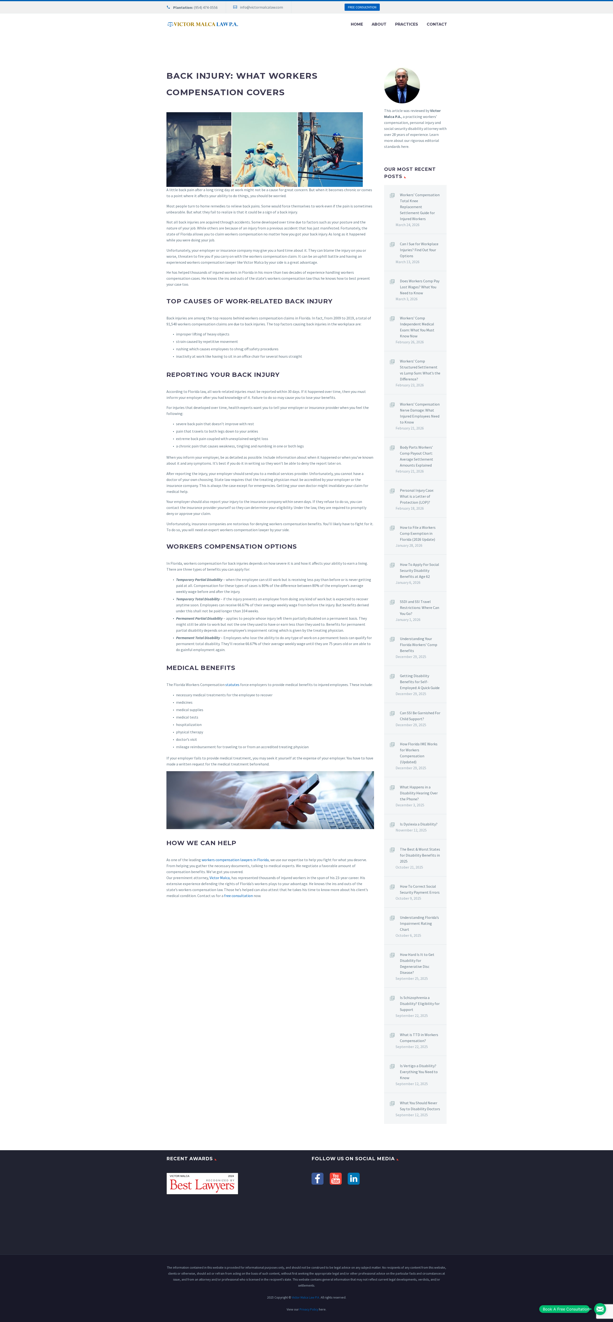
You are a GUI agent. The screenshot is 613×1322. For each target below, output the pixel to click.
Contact (437, 24)
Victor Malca (220, 877)
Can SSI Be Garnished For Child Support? (420, 715)
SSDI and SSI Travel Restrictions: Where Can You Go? (419, 607)
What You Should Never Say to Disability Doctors (420, 1105)
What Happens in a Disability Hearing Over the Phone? (419, 793)
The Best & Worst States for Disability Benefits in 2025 (420, 855)
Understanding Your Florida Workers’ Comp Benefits (418, 644)
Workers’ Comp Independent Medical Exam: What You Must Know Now (417, 327)
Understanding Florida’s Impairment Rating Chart (419, 923)
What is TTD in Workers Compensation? (419, 1037)
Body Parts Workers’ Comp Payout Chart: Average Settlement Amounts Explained (416, 456)
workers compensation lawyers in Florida (235, 859)
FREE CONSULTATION (362, 7)
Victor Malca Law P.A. (306, 1297)
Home (357, 24)
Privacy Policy (309, 1309)
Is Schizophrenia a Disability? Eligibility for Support (420, 1003)
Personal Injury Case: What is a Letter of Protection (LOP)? (417, 496)
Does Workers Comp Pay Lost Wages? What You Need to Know (419, 287)
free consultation (238, 895)
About (379, 24)
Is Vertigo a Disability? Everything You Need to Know (419, 1071)
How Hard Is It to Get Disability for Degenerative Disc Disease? (417, 963)
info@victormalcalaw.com (261, 7)
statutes (232, 684)
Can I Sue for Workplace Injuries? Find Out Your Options (419, 249)
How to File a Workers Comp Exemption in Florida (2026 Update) (418, 533)
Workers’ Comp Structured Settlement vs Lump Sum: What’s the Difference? (420, 370)
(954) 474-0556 (206, 7)
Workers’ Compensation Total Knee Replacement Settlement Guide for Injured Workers (420, 206)
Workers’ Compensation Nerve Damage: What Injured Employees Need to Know (420, 413)
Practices (406, 24)
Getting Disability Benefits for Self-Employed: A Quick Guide (420, 681)
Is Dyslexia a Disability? (418, 824)
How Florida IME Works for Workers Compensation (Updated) (418, 753)
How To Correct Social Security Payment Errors (420, 889)
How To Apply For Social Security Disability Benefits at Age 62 (419, 570)
